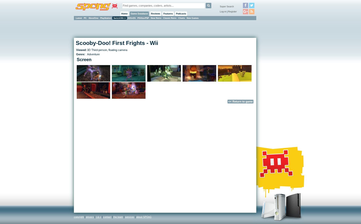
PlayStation (105, 18)
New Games (193, 18)
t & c (98, 217)
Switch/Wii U (119, 18)
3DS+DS (132, 18)
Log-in (223, 11)
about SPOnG (144, 217)
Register (232, 11)
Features (168, 13)
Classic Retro (169, 18)
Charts (181, 18)
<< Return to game (240, 101)
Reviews (155, 13)
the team (118, 217)
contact (107, 217)
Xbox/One (93, 18)
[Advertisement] (273, 77)
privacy (90, 217)
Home (124, 13)
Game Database (139, 13)
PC (85, 18)
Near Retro (156, 18)
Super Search (227, 6)
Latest (79, 18)
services (129, 217)
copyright (79, 217)
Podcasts (181, 13)
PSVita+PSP (143, 18)
